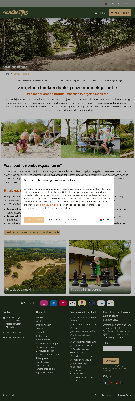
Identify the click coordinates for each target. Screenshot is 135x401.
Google (55, 205)
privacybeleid (44, 205)
